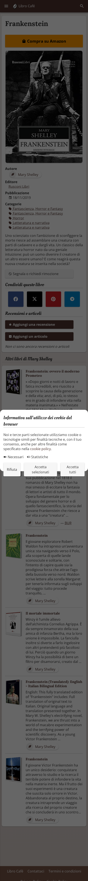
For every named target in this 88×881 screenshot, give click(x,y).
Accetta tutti (73, 469)
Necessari (15, 457)
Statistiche (39, 457)
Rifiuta (12, 469)
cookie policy (40, 448)
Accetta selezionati (40, 469)
